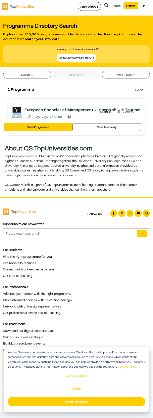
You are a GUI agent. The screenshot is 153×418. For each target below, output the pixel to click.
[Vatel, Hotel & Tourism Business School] (17, 112)
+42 (68, 117)
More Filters (124, 74)
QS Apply (93, 170)
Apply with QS (89, 6)
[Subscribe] (142, 233)
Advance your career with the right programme (37, 294)
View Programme (38, 127)
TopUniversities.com (19, 156)
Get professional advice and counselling (32, 313)
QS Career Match (17, 185)
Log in (117, 5)
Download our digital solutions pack (29, 331)
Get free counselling (17, 276)
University (75, 74)
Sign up (131, 5)
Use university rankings (19, 263)
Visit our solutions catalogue (23, 337)
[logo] (18, 5)
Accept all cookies (76, 401)
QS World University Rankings (98, 161)
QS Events (72, 170)
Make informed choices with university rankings (37, 300)
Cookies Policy (127, 366)
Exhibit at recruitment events (24, 344)
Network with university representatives (32, 306)
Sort (136, 90)
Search (25, 74)
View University (107, 127)
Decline (76, 388)
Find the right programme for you (27, 257)
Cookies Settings (76, 375)
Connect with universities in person (28, 269)
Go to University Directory (75, 58)
